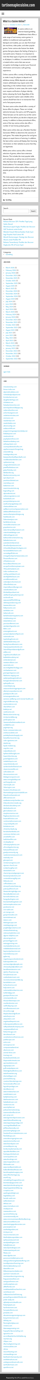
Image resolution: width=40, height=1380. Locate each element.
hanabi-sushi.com (9, 1198)
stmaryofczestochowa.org (12, 886)
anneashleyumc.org (10, 1146)
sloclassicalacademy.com (11, 805)
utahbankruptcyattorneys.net (13, 595)
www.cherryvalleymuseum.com (13, 530)
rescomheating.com (10, 1352)
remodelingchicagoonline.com (13, 1180)
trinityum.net (7, 1232)
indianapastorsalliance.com (12, 1024)
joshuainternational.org (11, 1110)
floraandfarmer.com (10, 558)
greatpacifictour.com (10, 995)
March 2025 (10, 288)
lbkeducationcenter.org (11, 714)
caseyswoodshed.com (10, 1029)
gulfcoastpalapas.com (10, 1068)
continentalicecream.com (12, 821)
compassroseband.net (11, 1047)
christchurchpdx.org (10, 829)
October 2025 (10, 280)
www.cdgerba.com (9, 1255)
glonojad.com (8, 860)
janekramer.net (8, 907)
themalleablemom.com (11, 894)
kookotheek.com (9, 498)
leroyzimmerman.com (11, 1318)
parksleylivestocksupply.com (13, 735)
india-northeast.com (10, 571)
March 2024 (10, 312)
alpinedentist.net (9, 493)
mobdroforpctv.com (10, 761)
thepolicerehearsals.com (11, 795)
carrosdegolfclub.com (10, 553)
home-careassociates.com (12, 730)
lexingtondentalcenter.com (12, 680)
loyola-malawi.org (9, 746)
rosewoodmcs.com (9, 1211)
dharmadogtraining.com (11, 1344)
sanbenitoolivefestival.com (12, 766)
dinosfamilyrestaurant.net (12, 545)
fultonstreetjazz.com (10, 519)
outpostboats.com (9, 751)
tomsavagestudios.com (11, 696)
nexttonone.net (8, 1104)
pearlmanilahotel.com (10, 480)
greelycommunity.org (10, 852)
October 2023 (10, 325)
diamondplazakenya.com (12, 1266)
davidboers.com (8, 1089)
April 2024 (9, 309)
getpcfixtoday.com (9, 470)
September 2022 (11, 359)
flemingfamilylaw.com (11, 1323)
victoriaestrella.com (10, 998)
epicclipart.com (8, 478)
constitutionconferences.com (13, 1037)
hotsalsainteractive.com (11, 405)
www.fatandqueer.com (11, 1143)
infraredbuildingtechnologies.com (15, 548)
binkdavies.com (8, 826)
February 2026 (11, 270)
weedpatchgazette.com (11, 626)
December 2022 (11, 351)
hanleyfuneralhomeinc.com (12, 644)
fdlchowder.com (8, 1164)
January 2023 (10, 348)
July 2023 (9, 333)
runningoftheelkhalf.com (11, 1125)
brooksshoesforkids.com (11, 1058)
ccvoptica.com (8, 1190)
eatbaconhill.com (9, 428)
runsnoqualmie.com (10, 1156)
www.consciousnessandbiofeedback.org (16, 1219)
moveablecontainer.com (11, 524)
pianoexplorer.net (9, 1227)
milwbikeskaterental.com (11, 948)
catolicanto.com (8, 712)
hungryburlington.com (11, 899)
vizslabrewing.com (9, 618)
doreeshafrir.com (9, 870)
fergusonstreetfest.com (11, 1279)
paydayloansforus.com (11, 439)
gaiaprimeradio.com (10, 915)
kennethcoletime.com (10, 896)
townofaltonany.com (10, 954)
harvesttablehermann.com (12, 550)
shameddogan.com (10, 1076)
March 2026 (10, 267)
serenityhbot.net (9, 1107)
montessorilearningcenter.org (13, 1276)
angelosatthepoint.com (11, 1021)
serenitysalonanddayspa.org (13, 407)
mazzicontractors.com (11, 1234)
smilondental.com (9, 660)
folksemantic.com (9, 608)
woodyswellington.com (11, 1242)
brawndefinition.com (10, 818)
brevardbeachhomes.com (12, 563)
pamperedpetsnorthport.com (13, 634)
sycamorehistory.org (10, 1214)
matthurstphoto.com (10, 1284)
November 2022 (11, 353)
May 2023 (9, 338)
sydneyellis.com (8, 683)
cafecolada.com (8, 772)
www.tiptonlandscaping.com (13, 1185)
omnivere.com (8, 418)
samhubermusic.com (10, 1365)
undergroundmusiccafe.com (13, 1362)
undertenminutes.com (11, 415)
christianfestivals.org (10, 930)
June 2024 (9, 304)
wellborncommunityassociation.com (15, 509)
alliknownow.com (9, 798)
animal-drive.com (9, 1052)
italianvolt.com (8, 613)
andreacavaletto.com (10, 733)
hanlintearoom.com (10, 1307)
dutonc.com (7, 920)
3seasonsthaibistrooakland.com (14, 722)
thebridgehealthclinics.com (12, 1071)
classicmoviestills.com (10, 769)
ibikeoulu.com (8, 881)
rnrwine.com (7, 1326)
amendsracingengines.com (12, 1138)
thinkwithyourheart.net (11, 592)
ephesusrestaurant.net (11, 1240)
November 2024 (11, 293)
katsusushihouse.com (10, 850)
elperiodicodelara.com (11, 392)
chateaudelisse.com (10, 506)
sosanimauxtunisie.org (11, 488)
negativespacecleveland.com (13, 959)
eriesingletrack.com (10, 631)
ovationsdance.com (10, 704)
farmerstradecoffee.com (11, 1084)
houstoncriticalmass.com (11, 790)
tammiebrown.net (9, 917)
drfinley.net (7, 1320)
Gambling (8, 200)
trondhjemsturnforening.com (13, 1263)
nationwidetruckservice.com (13, 990)
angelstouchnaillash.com (11, 654)
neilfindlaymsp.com (10, 1006)
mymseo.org (7, 1339)
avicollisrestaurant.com (11, 1008)
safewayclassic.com (10, 444)
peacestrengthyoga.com (11, 1130)
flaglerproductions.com (11, 816)
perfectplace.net (9, 720)
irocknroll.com (8, 597)
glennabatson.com (9, 811)
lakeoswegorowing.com (11, 1328)
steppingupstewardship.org (12, 1188)
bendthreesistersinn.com (11, 969)
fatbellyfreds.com (9, 1245)
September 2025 (11, 283)
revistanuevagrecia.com (11, 863)
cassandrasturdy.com (10, 764)
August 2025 (10, 286)
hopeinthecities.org (10, 756)
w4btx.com (7, 652)
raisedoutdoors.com (10, 589)
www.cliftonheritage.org (11, 1175)
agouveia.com (8, 1333)
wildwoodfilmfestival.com (12, 511)
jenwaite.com (8, 1313)
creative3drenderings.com (12, 1081)
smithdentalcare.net (10, 1359)
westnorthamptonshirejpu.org (13, 514)
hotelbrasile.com (9, 517)
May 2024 (9, 306)
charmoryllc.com (9, 785)
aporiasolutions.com (10, 1063)
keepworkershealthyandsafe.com (14, 457)
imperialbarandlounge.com (12, 587)
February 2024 (11, 314)
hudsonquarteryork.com (11, 1250)
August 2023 (10, 330)
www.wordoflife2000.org (11, 600)
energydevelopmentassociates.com (15, 556)
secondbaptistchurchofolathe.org (14, 1336)
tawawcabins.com (9, 605)
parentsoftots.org (9, 1078)
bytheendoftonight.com (11, 753)
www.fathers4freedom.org (12, 1120)
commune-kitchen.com (11, 834)
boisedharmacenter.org (11, 738)
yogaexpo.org (8, 727)
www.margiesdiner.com (11, 1162)
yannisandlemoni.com (11, 623)
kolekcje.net (7, 709)
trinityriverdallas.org (10, 717)
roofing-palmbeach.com (11, 574)
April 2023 (9, 340)
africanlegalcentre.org (11, 847)
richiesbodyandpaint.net (11, 394)
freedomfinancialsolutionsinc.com (15, 1133)
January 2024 (10, 317)
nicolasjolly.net (8, 842)
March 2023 (10, 343)
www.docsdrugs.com (10, 1159)
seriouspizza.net (9, 1045)
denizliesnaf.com (9, 1034)
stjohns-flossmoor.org (10, 972)
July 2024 (9, 301)
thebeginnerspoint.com (11, 777)
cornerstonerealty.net (10, 1216)
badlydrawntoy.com (10, 1097)
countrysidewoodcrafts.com (12, 446)
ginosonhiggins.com (10, 941)
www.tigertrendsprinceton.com (14, 1117)
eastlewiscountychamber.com (13, 800)
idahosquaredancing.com (12, 602)
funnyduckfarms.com (10, 1310)
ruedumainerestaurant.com (12, 855)
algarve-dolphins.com (10, 935)
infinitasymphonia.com (11, 844)
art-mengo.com (8, 912)
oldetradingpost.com (10, 535)
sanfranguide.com (9, 782)
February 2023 (11, 346)
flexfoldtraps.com (9, 1136)
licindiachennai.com (10, 397)
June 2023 (9, 335)
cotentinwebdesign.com (11, 532)
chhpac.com (7, 1341)
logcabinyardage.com (10, 1086)
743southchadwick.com (11, 569)
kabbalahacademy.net (11, 657)
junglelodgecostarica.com (12, 928)
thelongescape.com (10, 922)
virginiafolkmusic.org (10, 701)
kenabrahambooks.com (11, 831)
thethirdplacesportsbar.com (12, 1237)
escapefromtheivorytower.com (13, 566)
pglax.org (6, 956)
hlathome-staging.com (11, 675)
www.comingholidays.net (11, 779)
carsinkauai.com (9, 1292)
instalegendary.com (10, 454)
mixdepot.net (8, 1208)
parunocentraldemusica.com (13, 1258)
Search (5, 208)
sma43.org (7, 1177)
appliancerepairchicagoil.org (13, 449)
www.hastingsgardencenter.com (14, 1224)
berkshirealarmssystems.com (13, 615)
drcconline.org (8, 1011)
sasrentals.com (8, 665)
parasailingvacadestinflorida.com (14, 1297)
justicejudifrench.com (10, 889)
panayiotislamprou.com (11, 501)
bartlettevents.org (9, 522)
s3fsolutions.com (9, 561)
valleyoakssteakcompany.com (13, 1026)
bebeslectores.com (9, 540)
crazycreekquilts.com (10, 824)
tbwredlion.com (8, 1268)
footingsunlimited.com (11, 1154)
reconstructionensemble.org (13, 980)
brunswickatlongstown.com (12, 902)
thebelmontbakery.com (11, 441)
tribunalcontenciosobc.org (12, 803)
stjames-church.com (10, 865)
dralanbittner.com (9, 621)
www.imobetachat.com (11, 1091)
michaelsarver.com (9, 670)
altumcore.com (8, 1050)
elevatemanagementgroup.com (14, 1315)
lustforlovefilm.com (9, 839)
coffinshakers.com (9, 883)
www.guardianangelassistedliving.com (16, 1260)
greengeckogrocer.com (11, 673)
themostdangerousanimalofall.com (15, 792)
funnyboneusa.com (10, 974)
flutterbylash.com (9, 1305)
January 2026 (10, 273)
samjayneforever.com (10, 1281)
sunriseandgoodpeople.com (13, 964)
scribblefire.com (8, 725)
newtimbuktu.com (9, 423)
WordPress (18, 1378)
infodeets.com (8, 402)
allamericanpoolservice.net (12, 691)
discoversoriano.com (10, 774)
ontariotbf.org (8, 452)
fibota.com (7, 1253)
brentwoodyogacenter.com (12, 1182)
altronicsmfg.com (9, 426)
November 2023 (11, 322)
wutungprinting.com (10, 943)
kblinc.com (7, 628)
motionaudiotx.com (10, 1346)
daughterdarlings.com (10, 400)
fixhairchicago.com (9, 1032)
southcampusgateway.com (12, 504)
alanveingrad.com (9, 938)
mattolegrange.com (10, 925)
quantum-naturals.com (11, 1273)
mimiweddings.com (10, 1354)
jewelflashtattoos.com (10, 467)
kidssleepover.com (9, 433)
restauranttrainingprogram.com (14, 688)
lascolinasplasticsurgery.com (13, 1172)
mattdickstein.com (9, 1094)
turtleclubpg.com (9, 993)
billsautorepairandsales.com (13, 1271)
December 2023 (11, 320)
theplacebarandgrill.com (11, 1013)
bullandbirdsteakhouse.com (12, 1169)
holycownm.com (9, 987)
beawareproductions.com (12, 876)
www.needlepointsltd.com (12, 1167)
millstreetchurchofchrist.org (12, 1294)
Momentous (29, 1378)
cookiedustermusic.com (11, 977)
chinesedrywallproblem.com (13, 967)
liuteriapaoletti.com (10, 961)
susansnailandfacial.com (11, 1112)
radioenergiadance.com (11, 496)
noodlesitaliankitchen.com (12, 459)
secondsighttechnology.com (13, 667)
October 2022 (10, 356)
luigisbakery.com (9, 1195)
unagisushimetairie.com (11, 465)
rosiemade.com (8, 636)
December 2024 (11, 291)
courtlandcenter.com (10, 1003)
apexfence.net (8, 1367)
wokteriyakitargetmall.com (12, 678)
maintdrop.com (8, 483)
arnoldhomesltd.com (10, 579)
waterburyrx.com (9, 1016)
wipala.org (6, 743)
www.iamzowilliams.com (11, 1221)
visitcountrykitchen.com (11, 933)
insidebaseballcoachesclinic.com (14, 1289)
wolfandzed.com (9, 1201)
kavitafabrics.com (9, 982)
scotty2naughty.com (10, 868)
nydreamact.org (8, 462)
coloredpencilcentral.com (12, 582)
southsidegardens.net (10, 1229)
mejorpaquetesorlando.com (12, 647)
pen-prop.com (8, 1115)
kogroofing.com (8, 491)
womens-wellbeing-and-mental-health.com (18, 699)
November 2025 (11, 278)
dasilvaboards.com (9, 808)
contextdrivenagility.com (11, 878)
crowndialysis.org (9, 686)
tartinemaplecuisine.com (18, 5)
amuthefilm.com (9, 837)
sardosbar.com (8, 610)
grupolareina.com (9, 527)
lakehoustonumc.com (10, 1099)
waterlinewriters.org (10, 1073)
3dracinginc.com (9, 787)
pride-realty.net (8, 1300)
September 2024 (11, 296)
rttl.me (5, 1349)
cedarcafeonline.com (10, 410)
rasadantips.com (9, 420)
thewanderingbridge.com (12, 891)
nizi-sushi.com (8, 909)
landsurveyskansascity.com (12, 1149)
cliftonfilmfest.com (9, 584)
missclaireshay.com (10, 387)
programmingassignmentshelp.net (15, 431)
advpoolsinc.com (9, 1019)
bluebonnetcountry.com (11, 475)
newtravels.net (8, 436)
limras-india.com (9, 389)
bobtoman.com (8, 485)
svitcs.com (6, 1042)
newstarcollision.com (10, 662)
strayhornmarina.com (10, 813)
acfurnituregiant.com (10, 413)
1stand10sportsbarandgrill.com (13, 649)
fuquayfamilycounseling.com (13, 1331)
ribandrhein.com (9, 706)
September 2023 (11, 327)
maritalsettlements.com (11, 946)
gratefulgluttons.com (10, 759)
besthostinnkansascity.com (12, 1357)
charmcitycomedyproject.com (13, 873)
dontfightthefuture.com (11, 576)
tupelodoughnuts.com (10, 639)
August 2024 (10, 299)
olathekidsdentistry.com (11, 641)
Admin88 (26, 25)
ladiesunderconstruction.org (13, 537)
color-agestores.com (10, 740)
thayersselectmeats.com (11, 1060)
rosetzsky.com (8, 857)
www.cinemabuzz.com (11, 1206)
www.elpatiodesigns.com (11, 1247)
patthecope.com (9, 1039)
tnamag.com (7, 1055)
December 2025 (11, 275)
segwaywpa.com (9, 1065)
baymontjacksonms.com (11, 951)
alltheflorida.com (9, 1287)
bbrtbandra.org (8, 472)
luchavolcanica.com (10, 985)
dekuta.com (7, 1203)
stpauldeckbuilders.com (11, 1151)
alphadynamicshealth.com (12, 1302)
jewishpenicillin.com (10, 693)
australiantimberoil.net (11, 543)
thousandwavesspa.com (11, 1000)
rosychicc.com (8, 748)
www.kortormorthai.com (11, 1141)
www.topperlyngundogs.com (13, 1123)
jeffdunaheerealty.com (11, 1128)
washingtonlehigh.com (11, 1193)
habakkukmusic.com (10, 1102)
